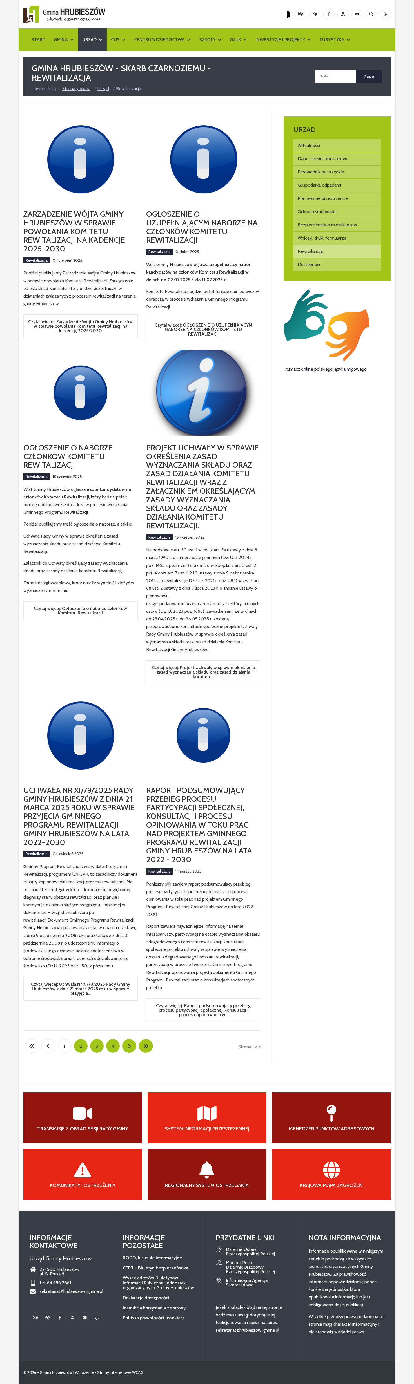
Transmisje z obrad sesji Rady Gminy (82, 1129)
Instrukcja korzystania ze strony (154, 1308)
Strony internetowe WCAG (120, 1372)
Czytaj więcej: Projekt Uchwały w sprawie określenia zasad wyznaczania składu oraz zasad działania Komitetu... (203, 672)
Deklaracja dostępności (146, 1297)
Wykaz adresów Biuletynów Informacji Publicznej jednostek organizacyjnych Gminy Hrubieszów (158, 1282)
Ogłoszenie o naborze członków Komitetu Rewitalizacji (68, 456)
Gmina (61, 39)
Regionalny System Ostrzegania (207, 1185)
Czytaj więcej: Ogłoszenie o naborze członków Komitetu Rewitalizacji (80, 611)
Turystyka (331, 39)
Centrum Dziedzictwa (159, 39)
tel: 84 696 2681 (55, 1282)
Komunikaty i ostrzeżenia (82, 1185)
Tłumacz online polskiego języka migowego (325, 369)
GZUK (235, 39)
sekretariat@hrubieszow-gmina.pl (71, 1291)
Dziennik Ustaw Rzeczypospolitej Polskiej (250, 1251)
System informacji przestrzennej (207, 1129)
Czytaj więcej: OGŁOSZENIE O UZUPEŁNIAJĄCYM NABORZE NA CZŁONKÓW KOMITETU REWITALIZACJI (203, 329)
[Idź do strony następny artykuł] (129, 1046)
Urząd (89, 39)
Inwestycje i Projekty (280, 39)
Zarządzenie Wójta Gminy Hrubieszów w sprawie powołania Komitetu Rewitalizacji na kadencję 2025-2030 (74, 231)
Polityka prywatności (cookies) (153, 1317)
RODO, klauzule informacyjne (152, 1257)
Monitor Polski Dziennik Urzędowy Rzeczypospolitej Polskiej (250, 1267)
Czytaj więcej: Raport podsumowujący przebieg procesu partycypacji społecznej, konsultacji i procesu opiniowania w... (203, 1010)
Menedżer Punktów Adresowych (331, 1129)
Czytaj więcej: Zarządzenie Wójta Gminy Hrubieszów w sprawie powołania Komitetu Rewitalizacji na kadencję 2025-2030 (80, 326)
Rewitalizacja (37, 260)
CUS (115, 39)
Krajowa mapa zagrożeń (331, 1185)
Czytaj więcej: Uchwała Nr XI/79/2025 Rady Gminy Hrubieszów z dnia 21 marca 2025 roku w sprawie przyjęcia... (80, 988)
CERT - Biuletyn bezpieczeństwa (155, 1268)
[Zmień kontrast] (286, 14)
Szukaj (370, 77)
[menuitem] (337, 145)
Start (38, 39)
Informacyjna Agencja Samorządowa (247, 1282)
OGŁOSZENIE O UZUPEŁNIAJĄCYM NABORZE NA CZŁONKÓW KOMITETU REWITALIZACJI (202, 227)
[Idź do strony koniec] (146, 1046)
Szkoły (207, 39)
